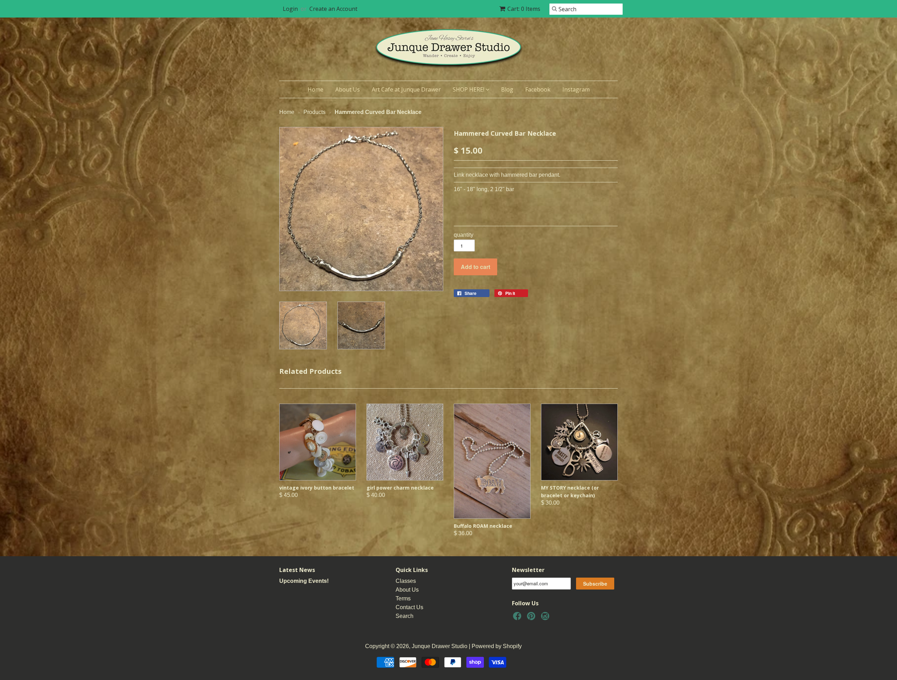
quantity (463, 235)
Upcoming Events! (304, 581)
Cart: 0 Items (523, 9)
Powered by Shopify (497, 646)
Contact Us (409, 607)
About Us (347, 89)
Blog (507, 89)
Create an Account (333, 9)
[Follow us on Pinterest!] (532, 618)
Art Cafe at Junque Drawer (406, 89)
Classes (406, 581)
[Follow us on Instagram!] (546, 618)
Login (290, 9)
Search (404, 616)
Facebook (537, 89)
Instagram (576, 89)
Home (315, 89)
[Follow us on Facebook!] (518, 618)
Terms (403, 598)
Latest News (297, 570)
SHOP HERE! (469, 89)
